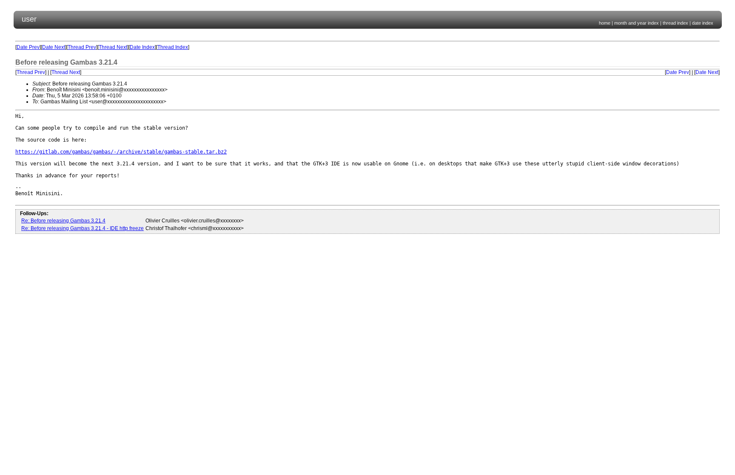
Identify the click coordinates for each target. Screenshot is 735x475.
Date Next (53, 47)
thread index (675, 23)
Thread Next (113, 47)
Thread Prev (82, 47)
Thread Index (172, 47)
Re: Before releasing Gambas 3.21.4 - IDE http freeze (82, 228)
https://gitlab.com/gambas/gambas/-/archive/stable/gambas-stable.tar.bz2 (121, 152)
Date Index (142, 47)
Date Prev (28, 47)
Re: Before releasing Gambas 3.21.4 (63, 221)
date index (702, 23)
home (604, 23)
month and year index (636, 23)
